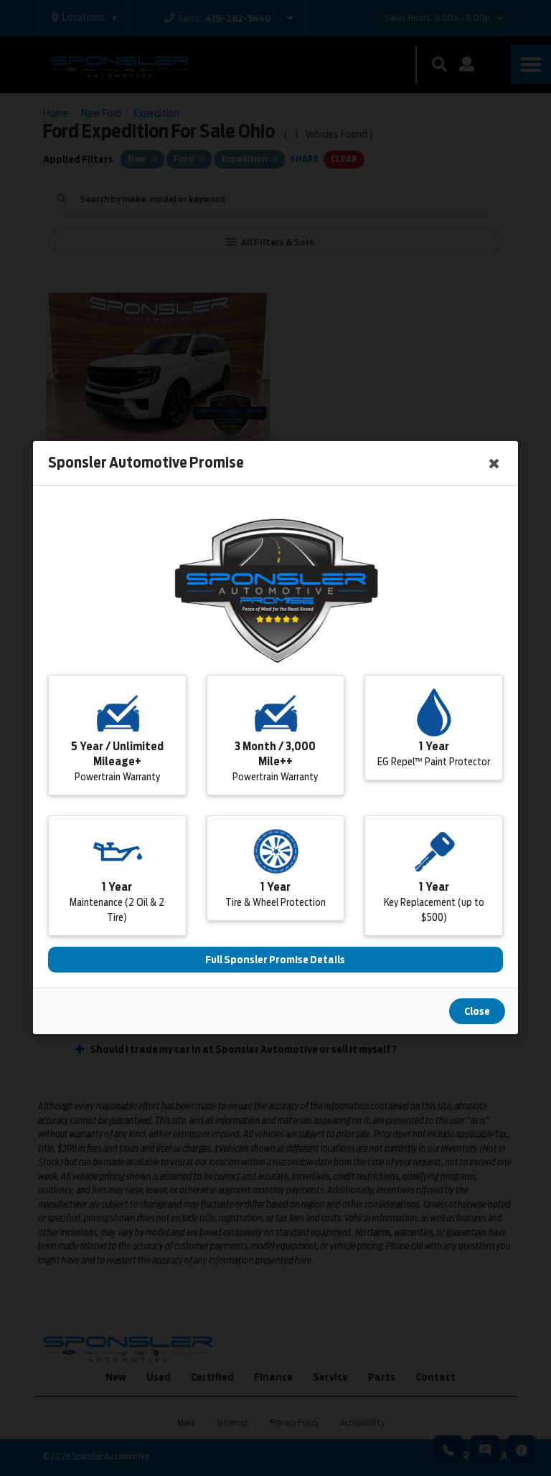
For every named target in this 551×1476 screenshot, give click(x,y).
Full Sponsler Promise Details (275, 960)
